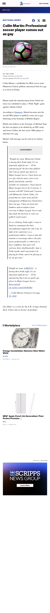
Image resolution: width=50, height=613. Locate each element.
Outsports (18, 112)
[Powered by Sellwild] (43, 460)
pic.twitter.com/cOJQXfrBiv (20, 287)
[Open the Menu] (4, 3)
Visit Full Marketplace (39, 325)
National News (12, 20)
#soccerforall (14, 284)
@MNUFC (28, 268)
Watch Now (43, 3)
